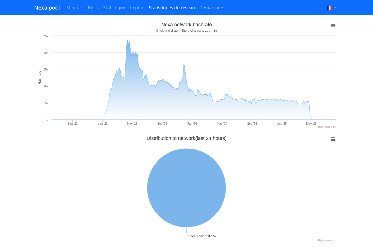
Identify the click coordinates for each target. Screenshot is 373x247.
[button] (332, 7)
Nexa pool (47, 7)
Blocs (93, 8)
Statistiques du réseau (172, 8)
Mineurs (75, 8)
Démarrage (211, 8)
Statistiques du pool (123, 8)
